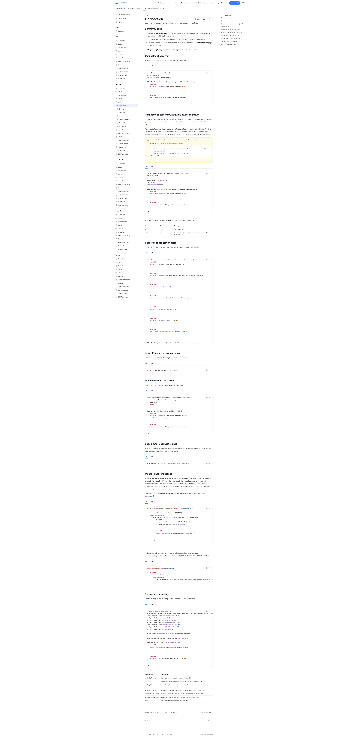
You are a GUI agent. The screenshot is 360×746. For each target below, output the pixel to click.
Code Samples (153, 8)
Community (123, 18)
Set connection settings (228, 44)
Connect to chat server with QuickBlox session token (233, 25)
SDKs (144, 8)
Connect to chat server (228, 21)
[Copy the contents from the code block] (207, 73)
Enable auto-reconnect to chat (230, 38)
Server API (131, 8)
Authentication (202, 43)
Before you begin (226, 18)
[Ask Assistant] (210, 73)
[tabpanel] (179, 90)
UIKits (138, 8)
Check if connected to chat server (232, 32)
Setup (187, 39)
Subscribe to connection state (230, 29)
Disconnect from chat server (230, 35)
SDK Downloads (124, 14)
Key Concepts (153, 50)
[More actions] (211, 19)
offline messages (190, 484)
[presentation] (179, 301)
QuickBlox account (163, 33)
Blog (120, 22)
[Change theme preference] (243, 2)
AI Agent (162, 8)
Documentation (121, 8)
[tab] (146, 66)
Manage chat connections (229, 41)
